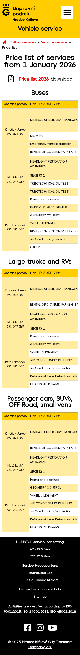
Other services (23, 42)
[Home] (4, 42)
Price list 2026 (34, 79)
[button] (67, 12)
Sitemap (40, 596)
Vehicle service (54, 42)
